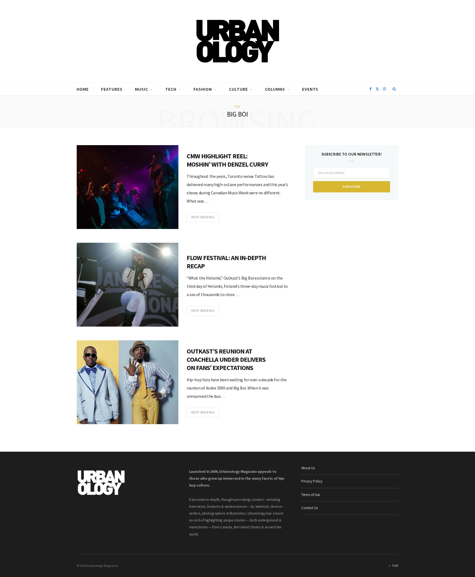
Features (112, 89)
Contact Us (309, 508)
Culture (238, 89)
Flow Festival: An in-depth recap (226, 261)
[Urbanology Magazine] (238, 41)
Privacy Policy (311, 481)
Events (310, 89)
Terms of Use (310, 494)
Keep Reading (203, 217)
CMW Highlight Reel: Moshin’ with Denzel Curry (227, 160)
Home (83, 89)
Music (141, 89)
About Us (308, 468)
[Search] (394, 89)
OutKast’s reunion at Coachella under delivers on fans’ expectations (226, 359)
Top (394, 566)
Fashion (203, 89)
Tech (170, 89)
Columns (275, 89)
